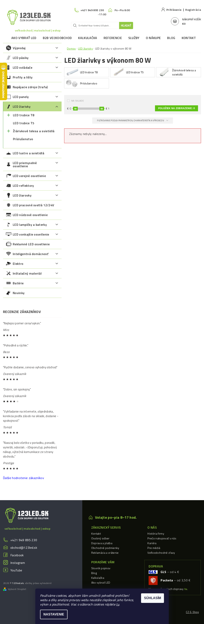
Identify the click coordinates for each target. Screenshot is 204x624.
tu (117, 604)
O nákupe (153, 37)
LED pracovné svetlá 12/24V (33, 205)
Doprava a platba (101, 543)
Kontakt (189, 37)
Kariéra (151, 543)
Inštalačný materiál (27, 273)
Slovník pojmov (100, 568)
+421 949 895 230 (23, 540)
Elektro (18, 263)
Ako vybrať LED (23, 37)
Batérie (18, 283)
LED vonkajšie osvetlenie (31, 234)
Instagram (17, 562)
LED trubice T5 (23, 123)
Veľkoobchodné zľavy (161, 553)
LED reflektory (23, 185)
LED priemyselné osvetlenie (25, 164)
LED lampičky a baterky (30, 224)
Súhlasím (152, 598)
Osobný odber (100, 538)
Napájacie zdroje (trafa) (30, 87)
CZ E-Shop (192, 612)
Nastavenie (53, 614)
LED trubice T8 (23, 115)
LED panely (21, 96)
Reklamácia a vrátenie (105, 553)
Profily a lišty (23, 77)
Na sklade (77, 101)
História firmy (155, 533)
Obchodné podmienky (105, 548)
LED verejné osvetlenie (29, 175)
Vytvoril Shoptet (17, 589)
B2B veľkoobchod (57, 37)
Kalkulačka (87, 37)
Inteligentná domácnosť (30, 253)
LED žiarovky (22, 195)
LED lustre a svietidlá (28, 153)
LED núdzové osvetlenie (30, 214)
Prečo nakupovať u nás (161, 538)
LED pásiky (20, 57)
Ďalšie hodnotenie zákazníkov (23, 477)
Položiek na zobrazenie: (176, 108)
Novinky (19, 292)
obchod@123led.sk (23, 547)
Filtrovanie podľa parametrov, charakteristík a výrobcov (130, 120)
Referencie (113, 37)
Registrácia (193, 10)
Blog (171, 37)
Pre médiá (153, 548)
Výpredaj (19, 48)
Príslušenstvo (23, 139)
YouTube (16, 570)
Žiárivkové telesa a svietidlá (33, 131)
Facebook (17, 555)
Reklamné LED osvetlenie (31, 244)
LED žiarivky (21, 106)
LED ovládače (22, 67)
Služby (133, 37)
